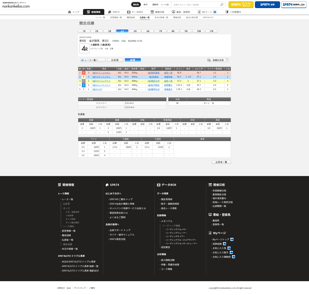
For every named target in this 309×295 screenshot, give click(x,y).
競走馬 (136, 4)
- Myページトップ (220, 239)
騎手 (146, 4)
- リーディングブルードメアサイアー (181, 239)
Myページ (207, 12)
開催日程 (159, 12)
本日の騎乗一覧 (161, 17)
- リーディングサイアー (175, 236)
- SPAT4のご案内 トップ (120, 199)
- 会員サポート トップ (119, 230)
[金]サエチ (97, 89)
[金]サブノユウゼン (102, 73)
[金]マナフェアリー (102, 81)
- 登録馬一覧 (217, 224)
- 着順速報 (66, 235)
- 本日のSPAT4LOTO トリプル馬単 (78, 261)
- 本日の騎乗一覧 (69, 248)
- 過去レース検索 (168, 208)
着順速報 (131, 17)
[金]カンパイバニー (102, 85)
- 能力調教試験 (167, 260)
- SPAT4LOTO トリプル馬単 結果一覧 (79, 266)
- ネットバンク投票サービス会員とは (127, 208)
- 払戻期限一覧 (218, 206)
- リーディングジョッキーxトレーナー (181, 243)
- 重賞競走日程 (218, 194)
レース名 (165, 4)
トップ (75, 12)
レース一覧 (100, 17)
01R (84, 31)
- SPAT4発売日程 (116, 239)
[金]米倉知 (154, 77)
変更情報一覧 (116, 17)
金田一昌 (168, 73)
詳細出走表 (217, 60)
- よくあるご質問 (116, 217)
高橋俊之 (168, 89)
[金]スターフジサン (102, 77)
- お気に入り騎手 (219, 252)
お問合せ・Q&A (64, 287)
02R (97, 31)
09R (186, 31)
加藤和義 (168, 77)
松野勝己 (168, 85)
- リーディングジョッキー (176, 229)
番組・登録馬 (183, 12)
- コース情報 (166, 269)
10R (198, 31)
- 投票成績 (216, 243)
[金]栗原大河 (153, 81)
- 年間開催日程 (218, 190)
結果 (133, 60)
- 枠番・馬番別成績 (169, 264)
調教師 (155, 4)
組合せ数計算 (192, 17)
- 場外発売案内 (218, 198)
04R (122, 31)
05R (135, 31)
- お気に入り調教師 (221, 256)
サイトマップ (80, 287)
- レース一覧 (67, 199)
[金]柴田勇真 (153, 73)
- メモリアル (166, 221)
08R (173, 31)
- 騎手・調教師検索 (169, 203)
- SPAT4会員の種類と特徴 (121, 203)
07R (160, 31)
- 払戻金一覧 (67, 239)
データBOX (137, 12)
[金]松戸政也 (153, 85)
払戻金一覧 (145, 17)
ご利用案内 (235, 12)
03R (109, 31)
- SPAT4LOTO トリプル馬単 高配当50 (80, 270)
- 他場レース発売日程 (222, 202)
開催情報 (95, 12)
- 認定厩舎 (165, 247)
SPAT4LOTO (208, 17)
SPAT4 (116, 12)
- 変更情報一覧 (68, 230)
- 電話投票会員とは (118, 212)
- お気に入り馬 (218, 248)
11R (211, 31)
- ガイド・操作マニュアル (121, 234)
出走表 (115, 60)
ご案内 (92, 287)
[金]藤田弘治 (153, 89)
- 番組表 (215, 220)
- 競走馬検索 (166, 199)
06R (148, 31)
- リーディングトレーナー (176, 232)
